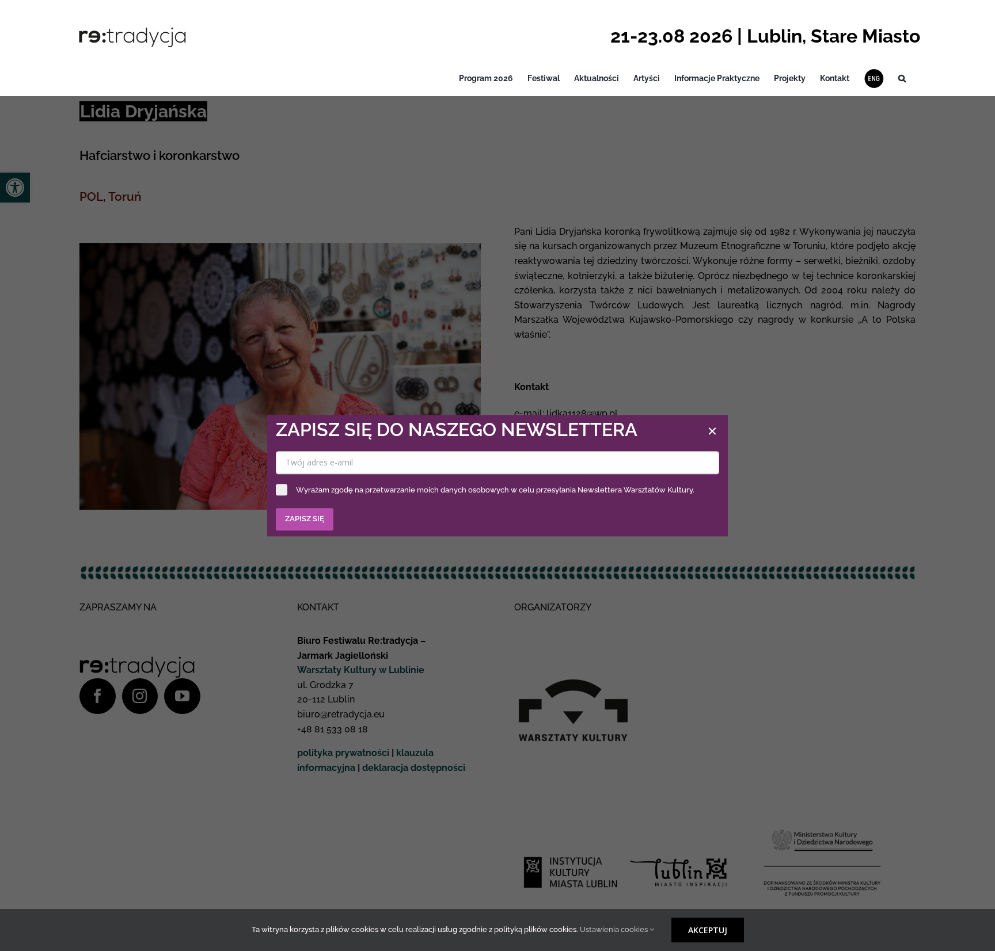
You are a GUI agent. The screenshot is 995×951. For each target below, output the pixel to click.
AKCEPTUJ (707, 930)
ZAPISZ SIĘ (304, 518)
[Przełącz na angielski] (874, 79)
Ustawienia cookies (615, 929)
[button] (902, 79)
